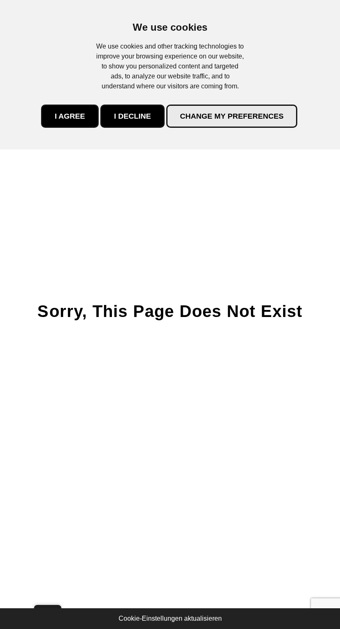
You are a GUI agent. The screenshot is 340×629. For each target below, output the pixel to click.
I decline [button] (132, 116)
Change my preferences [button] (232, 116)
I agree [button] (70, 116)
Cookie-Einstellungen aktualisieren (170, 618)
